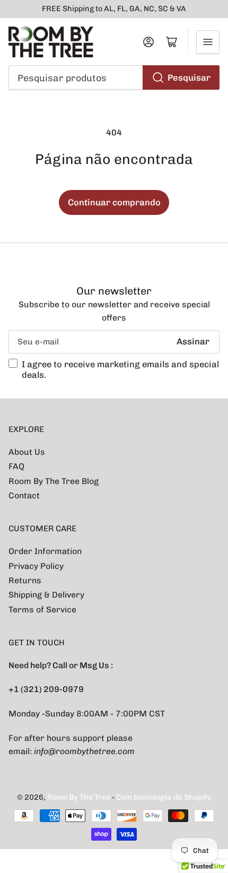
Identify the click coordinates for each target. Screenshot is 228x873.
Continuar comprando (114, 202)
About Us (26, 452)
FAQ (16, 466)
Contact (24, 495)
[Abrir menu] (208, 42)
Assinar (193, 341)
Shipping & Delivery (46, 595)
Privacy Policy (36, 566)
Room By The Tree (79, 797)
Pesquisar (189, 77)
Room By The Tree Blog (53, 481)
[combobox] (114, 77)
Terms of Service (42, 609)
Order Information (45, 551)
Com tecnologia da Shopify (163, 797)
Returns (24, 580)
